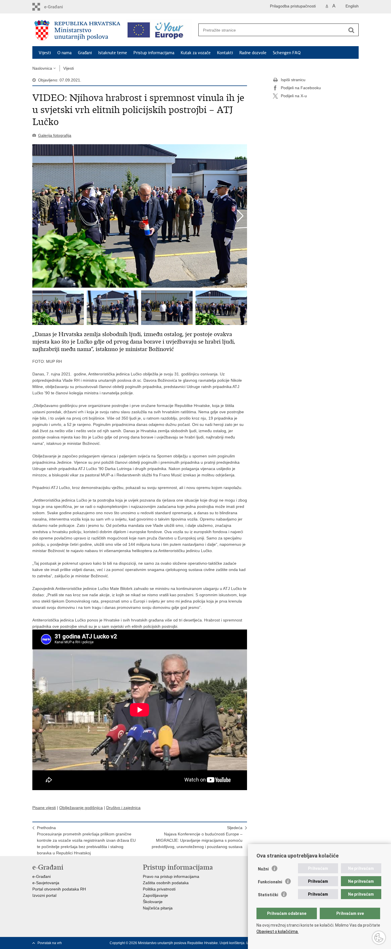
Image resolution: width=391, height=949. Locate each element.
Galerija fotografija (54, 135)
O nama (64, 52)
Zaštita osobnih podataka (166, 882)
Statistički (268, 895)
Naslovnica (42, 68)
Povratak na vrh (49, 943)
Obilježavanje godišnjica (81, 807)
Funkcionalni (270, 882)
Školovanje (153, 901)
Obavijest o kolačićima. (277, 931)
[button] (240, 216)
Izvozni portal (44, 895)
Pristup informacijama (153, 52)
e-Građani (41, 876)
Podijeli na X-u (294, 95)
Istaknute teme (112, 52)
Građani (85, 52)
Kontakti (225, 52)
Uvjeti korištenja (232, 943)
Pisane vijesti (44, 807)
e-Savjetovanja (45, 882)
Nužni (263, 869)
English (352, 6)
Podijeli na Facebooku (301, 87)
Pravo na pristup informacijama (171, 876)
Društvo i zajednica (123, 807)
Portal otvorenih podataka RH (59, 889)
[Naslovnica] (77, 30)
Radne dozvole (252, 52)
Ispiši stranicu (293, 79)
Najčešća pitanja (158, 908)
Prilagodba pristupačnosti (293, 6)
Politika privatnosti (159, 889)
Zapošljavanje (155, 895)
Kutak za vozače (196, 52)
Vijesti (45, 52)
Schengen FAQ (287, 52)
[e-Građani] (56, 7)
